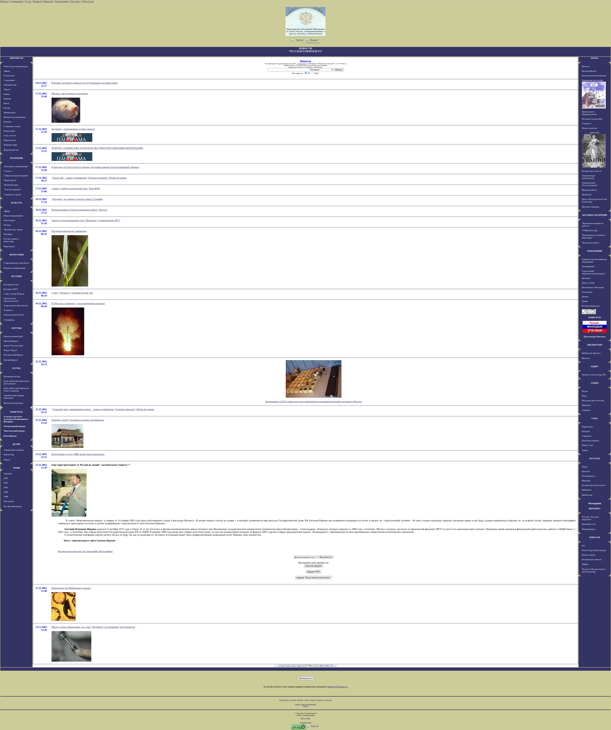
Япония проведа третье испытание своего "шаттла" (80, 209)
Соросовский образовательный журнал (593, 272)
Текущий (8, 473)
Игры (584, 396)
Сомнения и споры (12, 126)
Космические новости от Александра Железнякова (85, 551)
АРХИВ (16, 468)
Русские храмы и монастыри (11, 240)
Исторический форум (13, 355)
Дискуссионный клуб (13, 336)
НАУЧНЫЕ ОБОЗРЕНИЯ (594, 215)
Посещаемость (588, 476)
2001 (6, 487)
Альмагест (8, 310)
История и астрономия (592, 119)
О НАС (594, 418)
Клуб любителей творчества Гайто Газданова (16, 389)
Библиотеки (587, 495)
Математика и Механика (593, 287)
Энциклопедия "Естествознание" (590, 184)
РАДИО (594, 366)
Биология (586, 278)
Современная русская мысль (16, 263)
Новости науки (588, 555)
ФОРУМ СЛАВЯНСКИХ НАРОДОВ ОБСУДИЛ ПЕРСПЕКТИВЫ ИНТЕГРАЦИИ (97, 148)
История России (11, 284)
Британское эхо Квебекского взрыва (71, 588)
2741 (280, 665)
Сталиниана (9, 320)
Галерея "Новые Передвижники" (305, 704)
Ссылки (312, 700)
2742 (286, 665)
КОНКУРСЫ (16, 412)
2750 (330, 665)
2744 (297, 665)
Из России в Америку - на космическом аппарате (78, 303)
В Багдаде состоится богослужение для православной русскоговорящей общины (95, 167)
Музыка (7, 225)
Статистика (320, 700)
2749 (325, 665)
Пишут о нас (587, 445)
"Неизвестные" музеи (13, 229)
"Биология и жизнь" (590, 243)
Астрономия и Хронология (16, 305)
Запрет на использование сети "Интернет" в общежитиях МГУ (86, 220)
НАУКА (594, 58)
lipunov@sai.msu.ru (337, 686)
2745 (302, 665)
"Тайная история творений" (16, 175)
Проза (6, 103)
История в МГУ (11, 289)
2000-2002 (594, 132)
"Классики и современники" (16, 166)
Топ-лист (75, 1)
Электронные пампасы (14, 450)
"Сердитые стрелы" (12, 194)
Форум (7, 459)
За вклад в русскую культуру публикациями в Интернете (16, 419)
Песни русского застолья (593, 400)
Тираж (585, 450)
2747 (313, 665)
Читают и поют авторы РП (594, 375)
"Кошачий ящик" (11, 185)
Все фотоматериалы (13, 506)
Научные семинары (590, 207)
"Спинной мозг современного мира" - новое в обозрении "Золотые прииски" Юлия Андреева (103, 409)
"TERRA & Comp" (590, 230)
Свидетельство (301, 64)
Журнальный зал (11, 150)
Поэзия (7, 108)
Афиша (7, 71)
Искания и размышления (14, 117)
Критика (7, 122)
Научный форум (11, 341)
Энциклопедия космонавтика (588, 176)
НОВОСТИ (594, 537)
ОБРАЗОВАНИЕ (594, 251)
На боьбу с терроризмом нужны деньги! (73, 129)
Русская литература (591, 306)
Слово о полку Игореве (14, 294)
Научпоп (586, 358)
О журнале (586, 436)
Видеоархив (9, 246)
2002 (6, 483)
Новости (48, 1)
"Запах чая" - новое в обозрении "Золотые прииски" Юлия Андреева (89, 177)
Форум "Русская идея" (14, 345)
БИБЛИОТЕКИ (594, 345)
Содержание (16, 1)
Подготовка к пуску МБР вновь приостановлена (78, 454)
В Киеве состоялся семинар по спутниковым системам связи (85, 83)
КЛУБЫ (16, 368)
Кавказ (7, 94)
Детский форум (11, 360)
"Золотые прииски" (12, 189)
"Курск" (7, 89)
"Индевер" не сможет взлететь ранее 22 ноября (77, 199)
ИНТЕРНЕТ (594, 508)
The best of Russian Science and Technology (594, 570)
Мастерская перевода (13, 403)
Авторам (586, 431)
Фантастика (9, 454)
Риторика (8, 234)
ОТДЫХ (595, 383)
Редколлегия (587, 427)
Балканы (7, 98)
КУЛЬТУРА (16, 203)
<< (275, 665)
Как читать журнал (590, 440)
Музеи (585, 391)
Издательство (10, 140)
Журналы (586, 480)
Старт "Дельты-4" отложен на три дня (72, 292)
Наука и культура (589, 128)
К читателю (9, 75)
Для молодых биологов (595, 336)
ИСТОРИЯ (16, 276)
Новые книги (9, 131)
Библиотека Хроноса (591, 353)
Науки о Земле (588, 283)
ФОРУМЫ (16, 328)
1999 (6, 496)
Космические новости (591, 171)
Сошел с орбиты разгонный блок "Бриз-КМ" (76, 188)
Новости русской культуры (16, 66)
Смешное (586, 410)
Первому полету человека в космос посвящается (78, 420)
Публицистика (10, 85)
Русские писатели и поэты (593, 485)
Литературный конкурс (15, 426)
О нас (28, 1)
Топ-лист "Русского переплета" (590, 518)
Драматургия (9, 112)
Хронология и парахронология (11, 299)
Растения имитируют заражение (69, 231)
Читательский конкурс (14, 431)
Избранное (587, 490)
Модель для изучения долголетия (70, 93)
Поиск (584, 467)
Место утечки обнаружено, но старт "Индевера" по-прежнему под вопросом (93, 627)
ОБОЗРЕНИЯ (16, 158)
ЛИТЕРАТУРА (16, 58)
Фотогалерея (9, 220)
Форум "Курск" (10, 350)
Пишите (37, 1)
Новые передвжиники (13, 216)
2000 (6, 492)
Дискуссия (88, 1)
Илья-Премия (10, 436)
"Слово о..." (9, 171)
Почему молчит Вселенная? (594, 75)
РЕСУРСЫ (594, 458)
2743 (291, 665)
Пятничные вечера (12, 376)
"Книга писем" (10, 180)
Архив (306, 700)
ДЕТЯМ (16, 444)
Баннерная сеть (589, 524)
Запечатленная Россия (14, 315)
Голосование (62, 1)
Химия (585, 301)
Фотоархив (9, 501)
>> (335, 665)
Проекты (586, 471)
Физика (585, 296)
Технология (587, 292)
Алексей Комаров (309, 715)
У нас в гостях (10, 135)
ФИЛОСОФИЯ (16, 254)
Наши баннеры (588, 529)
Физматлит (587, 194)
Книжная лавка (10, 145)
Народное (586, 405)
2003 (6, 478)
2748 (319, 665)
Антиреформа (588, 266)
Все (583, 545)
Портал (4, 1)
